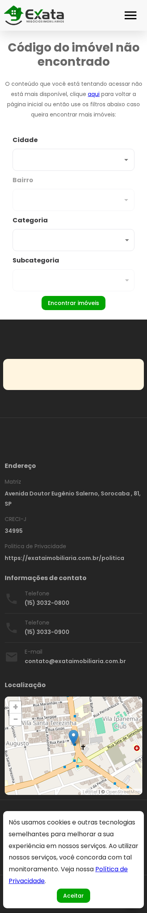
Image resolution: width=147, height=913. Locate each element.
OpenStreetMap (123, 792)
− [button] (15, 719)
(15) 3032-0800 (47, 603)
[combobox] (73, 153)
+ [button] (15, 707)
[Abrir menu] (130, 15)
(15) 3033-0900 (47, 632)
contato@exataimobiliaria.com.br (75, 661)
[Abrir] (126, 159)
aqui (94, 94)
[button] (73, 240)
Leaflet (90, 792)
